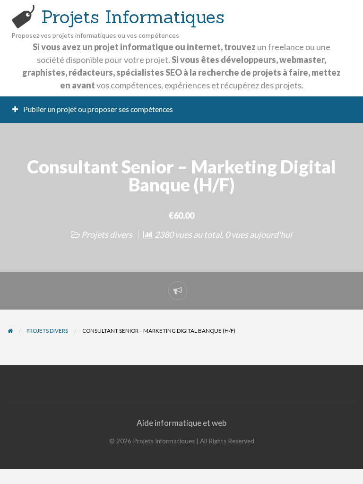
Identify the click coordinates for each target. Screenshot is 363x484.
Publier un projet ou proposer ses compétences (97, 109)
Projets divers (106, 234)
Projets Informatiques (133, 16)
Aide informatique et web (181, 423)
